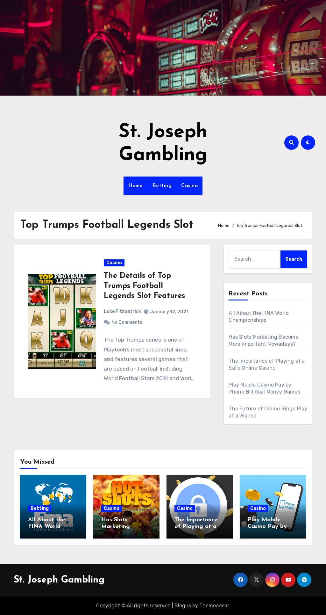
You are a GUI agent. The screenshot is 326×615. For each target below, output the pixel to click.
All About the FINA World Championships (48, 527)
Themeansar (214, 606)
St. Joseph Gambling (59, 580)
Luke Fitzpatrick (122, 311)
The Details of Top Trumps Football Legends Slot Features (144, 286)
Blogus (182, 606)
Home (135, 185)
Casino (189, 185)
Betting (162, 185)
